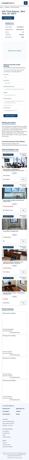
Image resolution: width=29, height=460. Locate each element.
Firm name (5, 74)
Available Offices (8, 154)
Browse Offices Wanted (8, 423)
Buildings (7, 7)
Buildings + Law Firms (8, 425)
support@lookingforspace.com (14, 455)
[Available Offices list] (14, 162)
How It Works (6, 431)
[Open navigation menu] (26, 3)
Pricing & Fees (6, 433)
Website (5, 92)
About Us (5, 442)
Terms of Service (11, 457)
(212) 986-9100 (21, 454)
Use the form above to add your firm (10, 143)
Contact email (6, 107)
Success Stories (6, 444)
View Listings (8, 18)
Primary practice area (8, 86)
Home (1, 7)
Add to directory (10, 115)
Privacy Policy (19, 457)
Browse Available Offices (9, 421)
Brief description (7, 98)
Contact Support (7, 437)
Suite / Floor (6, 80)
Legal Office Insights (7, 446)
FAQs (4, 435)
